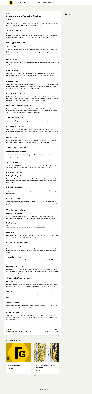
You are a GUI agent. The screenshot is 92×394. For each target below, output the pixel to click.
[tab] (34, 375)
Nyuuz (53, 2)
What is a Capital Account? (52, 331)
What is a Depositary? (15, 366)
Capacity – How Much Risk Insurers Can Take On (18, 331)
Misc (49, 2)
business (9, 323)
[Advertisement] (76, 26)
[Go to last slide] (8, 358)
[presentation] (18, 352)
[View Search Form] (86, 2)
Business (8, 13)
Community (44, 2)
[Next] (57, 358)
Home (38, 2)
